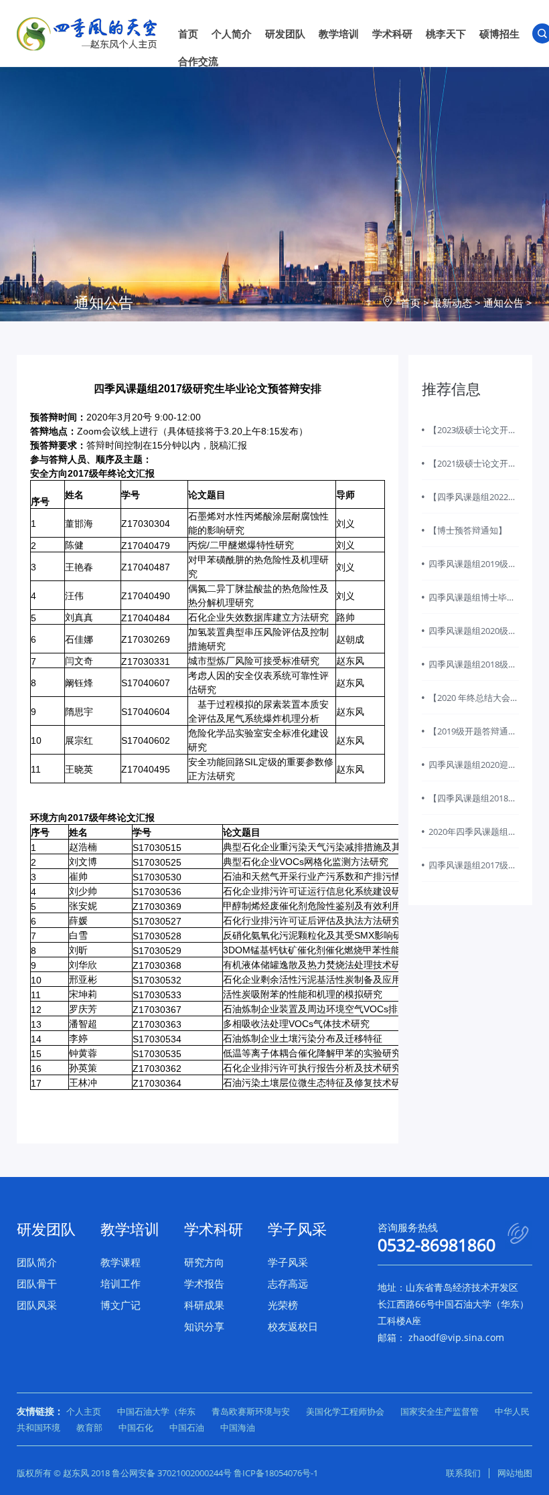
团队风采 (37, 1305)
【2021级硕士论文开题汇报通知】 (472, 468)
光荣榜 (283, 1305)
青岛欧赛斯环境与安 (251, 1411)
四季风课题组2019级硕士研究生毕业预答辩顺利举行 (472, 569)
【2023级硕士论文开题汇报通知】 (472, 435)
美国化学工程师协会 (345, 1411)
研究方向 (204, 1262)
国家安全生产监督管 (439, 1411)
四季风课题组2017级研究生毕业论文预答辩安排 (472, 870)
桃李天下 (446, 33)
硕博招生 (499, 33)
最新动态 (452, 302)
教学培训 (339, 33)
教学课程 (120, 1262)
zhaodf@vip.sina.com (456, 1337)
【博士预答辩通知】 (467, 530)
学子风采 (288, 1262)
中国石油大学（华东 (156, 1411)
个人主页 (83, 1411)
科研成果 (204, 1305)
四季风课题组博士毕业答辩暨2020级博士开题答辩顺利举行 (472, 602)
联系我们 (463, 1473)
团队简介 (37, 1262)
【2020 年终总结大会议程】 (473, 703)
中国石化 (136, 1427)
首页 (188, 33)
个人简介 (232, 33)
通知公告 (503, 302)
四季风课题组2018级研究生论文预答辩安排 (472, 669)
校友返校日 (293, 1326)
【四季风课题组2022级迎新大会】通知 (472, 502)
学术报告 (204, 1283)
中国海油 (237, 1427)
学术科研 (392, 33)
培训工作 (120, 1283)
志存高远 (288, 1283)
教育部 (89, 1427)
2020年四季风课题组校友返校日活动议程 (472, 836)
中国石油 (186, 1427)
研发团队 (285, 33)
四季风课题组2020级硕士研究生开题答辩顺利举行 (472, 636)
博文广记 (120, 1305)
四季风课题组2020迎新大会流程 (472, 770)
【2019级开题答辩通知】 (468, 736)
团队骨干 (37, 1283)
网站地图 (514, 1473)
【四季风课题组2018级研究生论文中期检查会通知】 (472, 803)
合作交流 (198, 61)
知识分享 (204, 1326)
